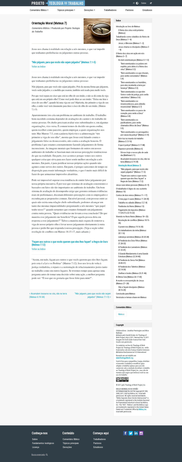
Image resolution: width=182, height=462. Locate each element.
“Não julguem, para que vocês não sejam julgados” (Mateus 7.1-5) (64, 62)
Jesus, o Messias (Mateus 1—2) (131, 43)
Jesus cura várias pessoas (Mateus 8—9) (132, 185)
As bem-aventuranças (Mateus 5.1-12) (133, 60)
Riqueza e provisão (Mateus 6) (130, 149)
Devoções (88, 10)
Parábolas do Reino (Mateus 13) (131, 206)
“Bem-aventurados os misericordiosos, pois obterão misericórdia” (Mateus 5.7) (133, 104)
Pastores (129, 10)
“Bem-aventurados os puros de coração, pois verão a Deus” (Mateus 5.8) (133, 113)
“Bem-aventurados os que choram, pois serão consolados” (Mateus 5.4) (135, 76)
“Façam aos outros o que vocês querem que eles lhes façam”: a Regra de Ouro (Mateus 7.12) (133, 179)
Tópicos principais (65, 10)
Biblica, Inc (142, 409)
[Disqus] (70, 336)
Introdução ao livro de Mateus (128, 26)
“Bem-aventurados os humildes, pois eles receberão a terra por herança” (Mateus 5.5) (133, 85)
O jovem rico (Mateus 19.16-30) (130, 227)
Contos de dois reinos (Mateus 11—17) (131, 195)
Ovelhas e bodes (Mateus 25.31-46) (132, 273)
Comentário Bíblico (38, 10)
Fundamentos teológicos (43, 443)
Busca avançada (38, 454)
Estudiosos (147, 10)
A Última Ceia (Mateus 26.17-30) (129, 277)
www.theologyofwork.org (124, 358)
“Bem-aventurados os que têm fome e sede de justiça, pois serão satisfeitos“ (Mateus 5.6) (135, 95)
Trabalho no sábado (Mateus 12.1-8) (132, 203)
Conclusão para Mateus (125, 294)
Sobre (143, 3)
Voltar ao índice (39, 66)
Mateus (121, 314)
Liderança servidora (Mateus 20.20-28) (133, 237)
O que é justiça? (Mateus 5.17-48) (131, 145)
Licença (35, 447)
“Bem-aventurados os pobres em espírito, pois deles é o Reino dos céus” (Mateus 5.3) (134, 66)
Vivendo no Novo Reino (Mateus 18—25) (132, 216)
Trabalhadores (110, 10)
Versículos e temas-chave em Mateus (131, 297)
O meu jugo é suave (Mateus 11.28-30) (133, 199)
